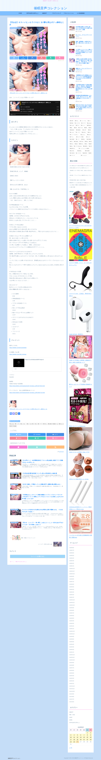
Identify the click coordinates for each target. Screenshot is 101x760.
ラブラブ (40, 423)
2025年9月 (71, 576)
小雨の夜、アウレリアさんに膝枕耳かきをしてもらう (80, 176)
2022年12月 (72, 654)
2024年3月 (71, 623)
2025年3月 (71, 592)
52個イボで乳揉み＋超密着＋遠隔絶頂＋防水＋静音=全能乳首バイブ (80, 361)
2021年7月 (71, 699)
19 (77, 739)
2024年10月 (72, 605)
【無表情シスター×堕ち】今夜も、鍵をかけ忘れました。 (80, 171)
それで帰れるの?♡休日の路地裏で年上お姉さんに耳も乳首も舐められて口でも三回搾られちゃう (80, 166)
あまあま (12, 423)
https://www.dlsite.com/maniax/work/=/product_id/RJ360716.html (27, 392)
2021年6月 (71, 701)
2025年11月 (71, 571)
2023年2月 (71, 649)
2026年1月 (71, 565)
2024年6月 (71, 615)
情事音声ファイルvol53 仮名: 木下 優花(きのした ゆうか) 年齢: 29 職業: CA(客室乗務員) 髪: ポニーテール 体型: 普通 (80, 185)
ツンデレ (18, 423)
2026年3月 (71, 560)
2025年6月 (71, 584)
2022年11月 (71, 657)
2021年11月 (71, 688)
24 (71, 741)
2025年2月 (71, 594)
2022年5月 (71, 673)
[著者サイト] (18, 447)
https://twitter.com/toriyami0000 (17, 347)
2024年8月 (71, 610)
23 (90, 739)
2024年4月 (71, 620)
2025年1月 (71, 597)
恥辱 (12, 426)
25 (74, 741)
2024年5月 (71, 618)
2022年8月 (71, 665)
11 (74, 737)
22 (87, 739)
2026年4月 (71, 558)
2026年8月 (71, 547)
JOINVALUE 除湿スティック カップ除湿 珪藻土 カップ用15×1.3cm (80, 508)
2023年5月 (71, 641)
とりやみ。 (24, 423)
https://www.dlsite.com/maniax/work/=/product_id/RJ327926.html (27, 386)
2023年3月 (71, 646)
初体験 (50, 423)
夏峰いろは (56, 423)
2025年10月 (72, 573)
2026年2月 (71, 563)
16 (90, 737)
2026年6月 (71, 552)
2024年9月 (71, 607)
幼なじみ (61, 423)
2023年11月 (71, 633)
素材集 (70, 719)
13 (80, 737)
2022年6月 (71, 670)
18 (74, 739)
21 (84, 739)
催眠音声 (71, 712)
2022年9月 (71, 662)
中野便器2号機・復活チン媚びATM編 (77, 180)
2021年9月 (71, 693)
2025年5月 (71, 586)
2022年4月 (71, 675)
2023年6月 (71, 639)
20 (80, 739)
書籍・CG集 (72, 714)
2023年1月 (71, 652)
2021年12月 (72, 686)
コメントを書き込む (38, 556)
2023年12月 (72, 631)
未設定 (70, 717)
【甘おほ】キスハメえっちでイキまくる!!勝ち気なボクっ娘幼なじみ (28, 93)
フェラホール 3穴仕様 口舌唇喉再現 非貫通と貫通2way (80, 536)
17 (71, 739)
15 (87, 737)
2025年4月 (71, 589)
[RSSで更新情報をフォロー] (55, 447)
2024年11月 (71, 602)
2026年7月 (71, 550)
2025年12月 (72, 568)
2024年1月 (71, 628)
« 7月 (70, 747)
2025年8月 (71, 579)
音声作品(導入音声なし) (15, 421)
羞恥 (15, 426)
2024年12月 (72, 599)
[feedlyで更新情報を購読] (37, 447)
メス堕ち (35, 423)
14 (84, 737)
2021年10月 (72, 691)
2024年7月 (71, 613)
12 (77, 737)
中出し (46, 423)
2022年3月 (71, 678)
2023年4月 (71, 644)
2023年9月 (71, 636)
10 (71, 737)
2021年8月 (71, 696)
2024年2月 (71, 626)
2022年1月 (71, 683)
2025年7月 (71, 581)
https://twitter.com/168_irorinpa (17, 354)
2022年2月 (71, 680)
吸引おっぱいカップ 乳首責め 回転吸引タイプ (80, 385)
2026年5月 (71, 555)
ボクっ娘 (29, 423)
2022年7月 (71, 667)
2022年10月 (72, 660)
